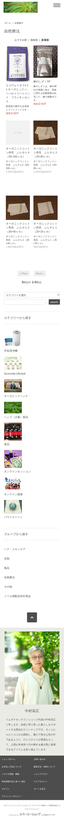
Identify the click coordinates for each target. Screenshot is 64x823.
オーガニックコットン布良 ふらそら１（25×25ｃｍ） (45, 227)
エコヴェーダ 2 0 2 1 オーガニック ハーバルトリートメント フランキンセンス (18, 93)
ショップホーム (8, 759)
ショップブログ (40, 774)
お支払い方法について (11, 767)
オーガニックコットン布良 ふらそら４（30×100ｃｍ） (18, 152)
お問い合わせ (40, 759)
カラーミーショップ (12, 805)
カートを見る (40, 789)
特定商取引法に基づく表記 (13, 781)
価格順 (34, 40)
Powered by (14, 815)
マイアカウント (40, 781)
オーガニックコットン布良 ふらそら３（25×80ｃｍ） (45, 152)
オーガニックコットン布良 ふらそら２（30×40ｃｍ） (18, 227)
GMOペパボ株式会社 (49, 805)
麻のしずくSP (41, 81)
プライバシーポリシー (11, 796)
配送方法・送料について (44, 767)
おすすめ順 (20, 40)
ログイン (6, 789)
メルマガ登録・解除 (10, 774)
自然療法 (19, 23)
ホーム (8, 23)
